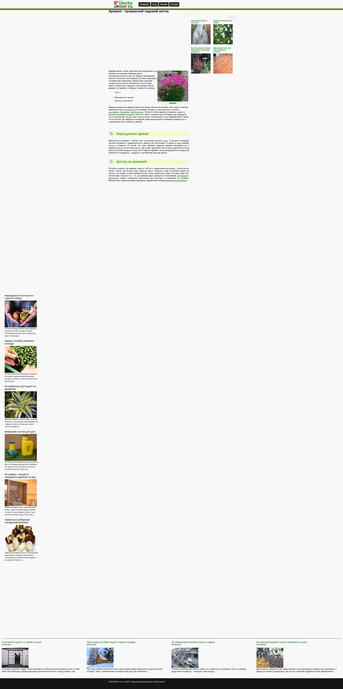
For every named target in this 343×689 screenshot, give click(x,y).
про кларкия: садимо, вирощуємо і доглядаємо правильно (200, 50)
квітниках (129, 109)
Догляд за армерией (124, 101)
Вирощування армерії (124, 97)
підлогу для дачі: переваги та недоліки (222, 50)
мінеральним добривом (176, 180)
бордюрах (124, 112)
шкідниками (182, 175)
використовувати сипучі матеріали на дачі (281, 642)
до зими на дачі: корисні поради (111, 642)
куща (165, 140)
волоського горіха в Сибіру (19, 297)
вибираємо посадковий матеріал (17, 521)
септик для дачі (20, 431)
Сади (154, 4)
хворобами (114, 178)
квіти (179, 143)
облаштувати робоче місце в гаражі (193, 642)
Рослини (174, 4)
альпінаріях (114, 112)
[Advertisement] (149, 42)
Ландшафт (144, 4)
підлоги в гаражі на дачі (21, 642)
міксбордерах (137, 112)
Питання (163, 4)
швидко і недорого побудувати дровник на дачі (20, 475)
